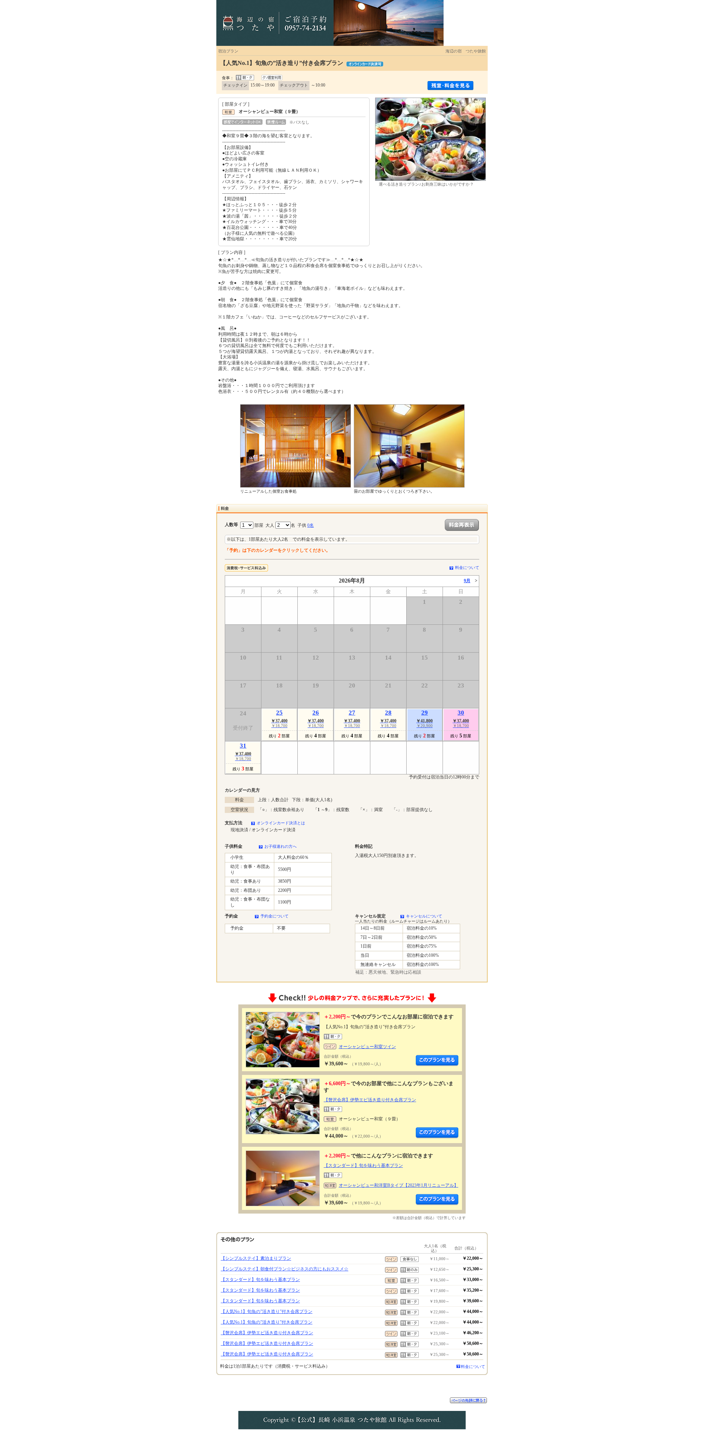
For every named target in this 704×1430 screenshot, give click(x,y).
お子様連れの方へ (280, 846)
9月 (467, 580)
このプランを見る (437, 1060)
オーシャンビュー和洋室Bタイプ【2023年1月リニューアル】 (398, 1185)
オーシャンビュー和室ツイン (367, 1046)
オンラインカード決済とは (281, 823)
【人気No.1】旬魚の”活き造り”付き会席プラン (266, 1311)
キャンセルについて (424, 916)
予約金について (274, 916)
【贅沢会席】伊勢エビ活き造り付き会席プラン (370, 1099)
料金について (467, 567)
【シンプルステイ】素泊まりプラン (256, 1258)
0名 (310, 525)
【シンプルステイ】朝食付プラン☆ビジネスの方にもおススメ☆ (284, 1269)
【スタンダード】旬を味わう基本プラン (363, 1165)
